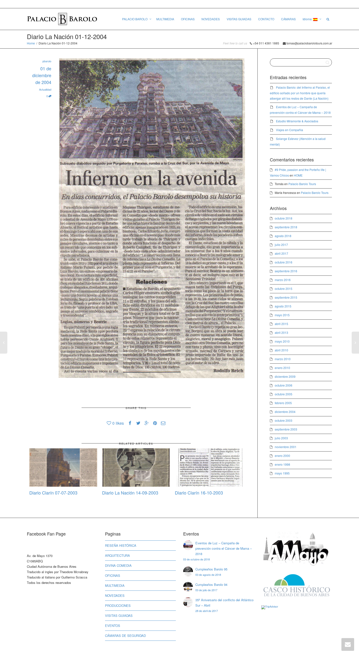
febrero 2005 (283, 403)
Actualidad (45, 89)
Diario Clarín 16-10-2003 (199, 492)
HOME (298, 175)
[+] (63, 467)
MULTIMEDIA (165, 19)
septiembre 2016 (286, 271)
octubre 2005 (283, 394)
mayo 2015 (282, 315)
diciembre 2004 (285, 412)
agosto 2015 (283, 306)
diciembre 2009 (285, 376)
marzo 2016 (283, 280)
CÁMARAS (288, 19)
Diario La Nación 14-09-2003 (130, 492)
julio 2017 (281, 244)
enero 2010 (282, 368)
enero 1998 (282, 464)
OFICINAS (188, 19)
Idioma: (308, 19)
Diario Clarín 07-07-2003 (53, 492)
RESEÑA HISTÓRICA (120, 545)
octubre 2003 (283, 420)
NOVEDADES (210, 19)
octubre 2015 (283, 288)
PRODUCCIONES (118, 605)
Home (31, 43)
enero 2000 (282, 455)
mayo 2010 (282, 341)
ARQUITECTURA (117, 555)
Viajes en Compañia (289, 130)
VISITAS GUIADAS (239, 19)
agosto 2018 (283, 236)
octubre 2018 (283, 218)
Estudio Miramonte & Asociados (297, 121)
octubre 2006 (283, 385)
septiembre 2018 (286, 227)
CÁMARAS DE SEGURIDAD (125, 635)
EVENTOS (112, 625)
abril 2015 (281, 324)
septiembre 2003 (286, 429)
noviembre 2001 (285, 447)
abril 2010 (281, 350)
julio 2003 (281, 438)
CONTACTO (266, 19)
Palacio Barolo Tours (302, 184)
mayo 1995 (282, 473)
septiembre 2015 (286, 297)
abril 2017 (281, 253)
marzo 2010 (283, 359)
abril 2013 (281, 332)
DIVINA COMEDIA (118, 565)
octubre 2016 (283, 262)
